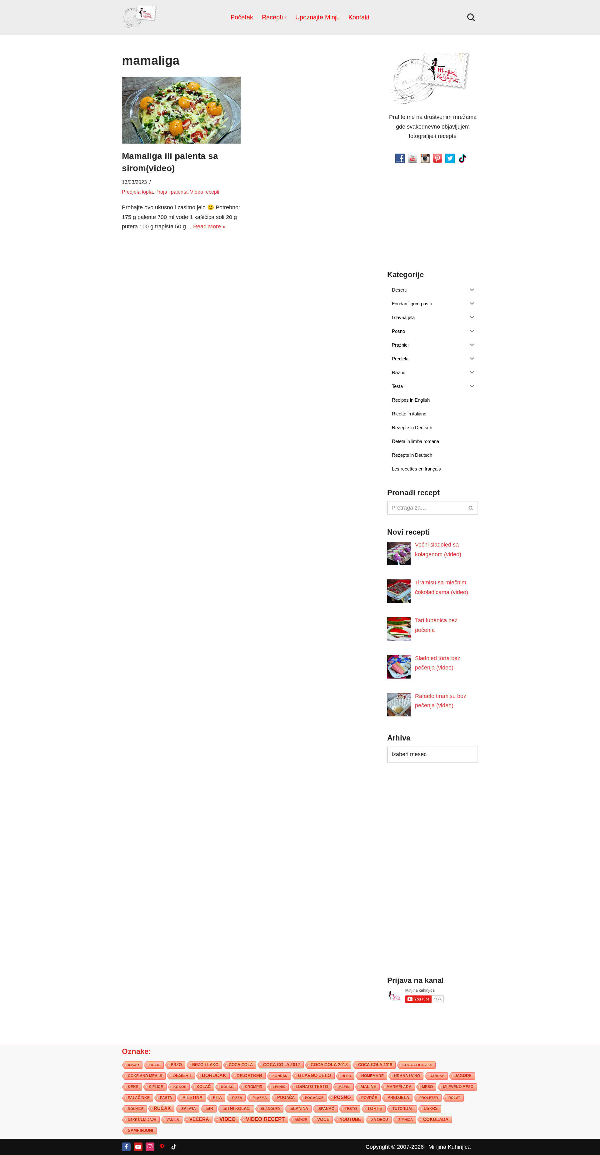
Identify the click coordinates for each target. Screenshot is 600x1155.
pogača (286, 1097)
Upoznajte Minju (317, 17)
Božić (154, 1065)
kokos (179, 1087)
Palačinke (139, 1098)
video (227, 1119)
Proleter (428, 1098)
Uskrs (431, 1108)
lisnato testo (312, 1087)
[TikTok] (173, 1146)
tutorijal (402, 1109)
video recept (265, 1119)
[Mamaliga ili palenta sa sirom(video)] (181, 110)
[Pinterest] (162, 1146)
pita (217, 1097)
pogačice (314, 1098)
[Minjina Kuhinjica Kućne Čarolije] (140, 17)
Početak (242, 17)
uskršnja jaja (142, 1120)
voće (323, 1119)
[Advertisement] (181, 284)
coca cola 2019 (375, 1064)
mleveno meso (458, 1087)
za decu (379, 1119)
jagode (463, 1075)
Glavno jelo (314, 1075)
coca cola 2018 (329, 1064)
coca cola (241, 1064)
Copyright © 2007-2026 (395, 1147)
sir (209, 1108)
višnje (301, 1120)
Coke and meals (145, 1076)
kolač (204, 1087)
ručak (162, 1108)
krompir (253, 1087)
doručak (214, 1075)
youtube (350, 1119)
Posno (342, 1097)
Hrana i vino (407, 1076)
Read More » (209, 226)
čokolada (435, 1119)
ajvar (133, 1065)
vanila (173, 1120)
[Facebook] (126, 1146)
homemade (372, 1076)
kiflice (156, 1087)
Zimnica (405, 1120)
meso (427, 1087)
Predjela (398, 1097)
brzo (176, 1064)
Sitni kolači (237, 1108)
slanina (299, 1109)
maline (368, 1087)
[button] (285, 17)
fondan (280, 1076)
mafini (344, 1087)
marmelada (399, 1087)
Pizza (237, 1098)
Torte (374, 1108)
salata (188, 1109)
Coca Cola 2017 (281, 1064)
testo (351, 1109)
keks (133, 1087)
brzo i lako (205, 1065)
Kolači (227, 1087)
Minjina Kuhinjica (449, 1147)
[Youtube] (138, 1146)
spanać (326, 1109)
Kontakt (359, 17)
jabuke (437, 1076)
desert (182, 1075)
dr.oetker (249, 1075)
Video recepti (204, 192)
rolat (454, 1098)
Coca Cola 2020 (417, 1065)
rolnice (135, 1109)
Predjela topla (137, 192)
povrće (369, 1098)
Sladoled (270, 1109)
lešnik (279, 1087)
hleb (346, 1076)
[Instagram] (150, 1146)
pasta (166, 1098)
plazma (259, 1098)
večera (199, 1119)
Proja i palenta (171, 192)
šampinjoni (140, 1130)
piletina (192, 1097)
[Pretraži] (471, 17)
